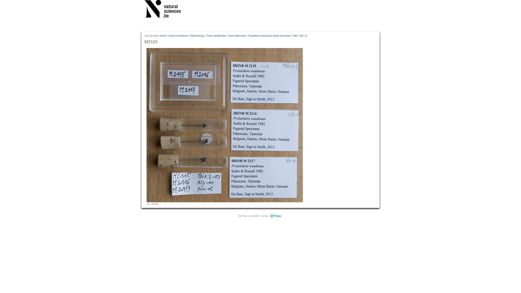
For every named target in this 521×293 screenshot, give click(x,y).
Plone (276, 215)
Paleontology (197, 35)
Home (163, 35)
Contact (265, 215)
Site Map (243, 215)
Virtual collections (178, 35)
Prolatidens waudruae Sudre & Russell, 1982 (273, 35)
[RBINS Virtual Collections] (165, 9)
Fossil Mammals (237, 35)
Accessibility (254, 215)
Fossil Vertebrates (216, 35)
